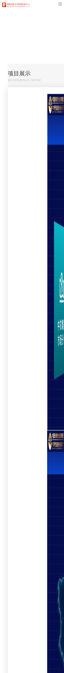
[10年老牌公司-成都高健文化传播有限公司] (16, 5)
